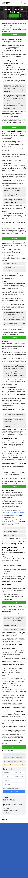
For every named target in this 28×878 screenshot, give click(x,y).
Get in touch (14, 16)
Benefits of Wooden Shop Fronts (11, 802)
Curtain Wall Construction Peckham (13, 761)
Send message (14, 791)
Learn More (14, 127)
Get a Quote (6, 808)
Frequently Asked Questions (10, 810)
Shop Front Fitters (6, 47)
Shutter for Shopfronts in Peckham (13, 757)
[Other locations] (21, 3)
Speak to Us (14, 238)
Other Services (6, 813)
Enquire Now (14, 747)
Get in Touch (14, 34)
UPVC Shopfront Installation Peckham (13, 754)
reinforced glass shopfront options (15, 512)
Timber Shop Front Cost (9, 799)
